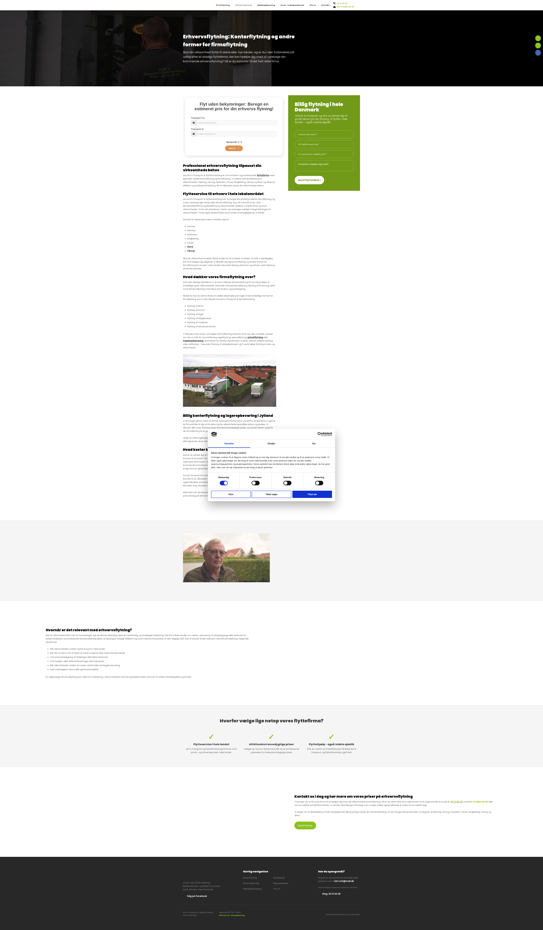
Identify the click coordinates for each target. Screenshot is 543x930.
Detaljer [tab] (271, 443)
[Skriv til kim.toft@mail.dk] (538, 45)
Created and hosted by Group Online (342, 914)
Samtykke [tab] (229, 443)
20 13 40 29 (342, 3)
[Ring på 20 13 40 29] (538, 38)
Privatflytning (223, 5)
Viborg (191, 250)
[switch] (256, 483)
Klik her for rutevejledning (232, 915)
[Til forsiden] (200, 874)
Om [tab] (314, 443)
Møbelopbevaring (266, 5)
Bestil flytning (305, 825)
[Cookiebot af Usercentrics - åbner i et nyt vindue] (319, 434)
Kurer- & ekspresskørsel (292, 5)
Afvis (230, 494)
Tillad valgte (271, 494)
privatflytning (255, 337)
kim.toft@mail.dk (345, 6)
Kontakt (325, 5)
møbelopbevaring (193, 340)
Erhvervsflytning (243, 5)
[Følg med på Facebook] (538, 53)
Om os (313, 5)
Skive (190, 246)
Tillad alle (312, 494)
